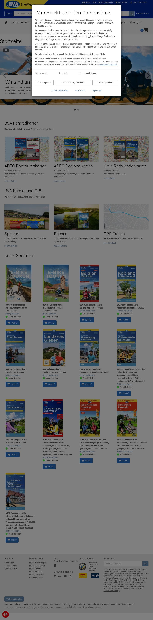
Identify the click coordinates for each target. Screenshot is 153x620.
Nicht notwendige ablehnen (73, 82)
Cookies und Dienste (60, 90)
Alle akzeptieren (44, 82)
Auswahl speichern (105, 82)
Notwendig (43, 73)
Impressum (96, 90)
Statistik (64, 73)
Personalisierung (89, 73)
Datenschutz (80, 90)
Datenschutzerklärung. (108, 64)
